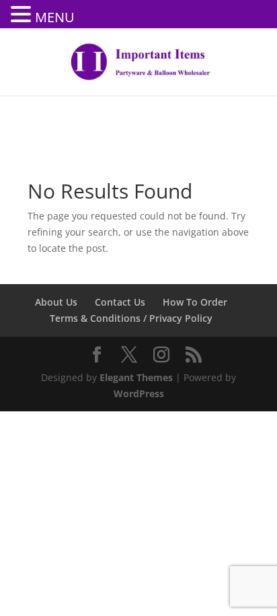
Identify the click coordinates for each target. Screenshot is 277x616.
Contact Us (120, 302)
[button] (23, 15)
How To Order (195, 302)
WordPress (139, 393)
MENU (55, 17)
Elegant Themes (136, 377)
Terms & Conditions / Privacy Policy (131, 318)
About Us (56, 302)
